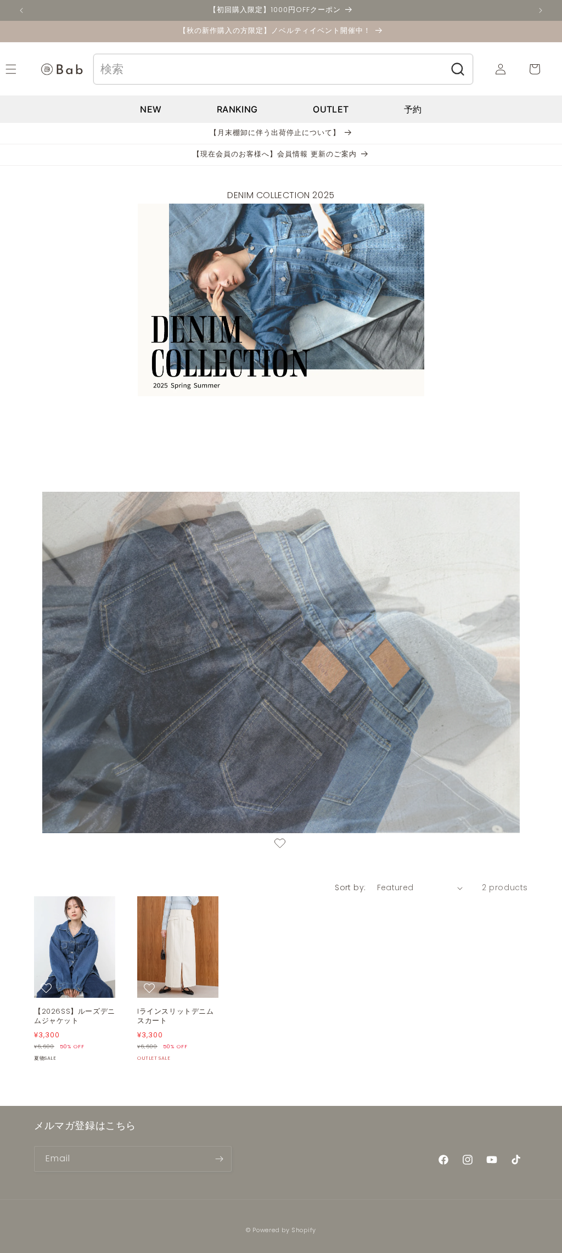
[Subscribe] (219, 1159)
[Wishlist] (279, 845)
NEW (150, 109)
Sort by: (350, 887)
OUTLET (331, 109)
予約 (413, 109)
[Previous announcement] (21, 10)
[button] (23, 69)
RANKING (237, 109)
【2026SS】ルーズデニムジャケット (74, 1016)
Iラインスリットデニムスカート (175, 1016)
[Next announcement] (541, 10)
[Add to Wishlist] (47, 987)
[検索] (458, 69)
